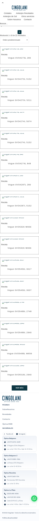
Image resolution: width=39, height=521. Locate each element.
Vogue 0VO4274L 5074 (19, 121)
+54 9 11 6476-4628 (13, 442)
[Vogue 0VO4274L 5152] (19, 134)
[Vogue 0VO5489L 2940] (19, 324)
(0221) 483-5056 (13, 493)
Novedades (6, 414)
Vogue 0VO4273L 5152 (19, 79)
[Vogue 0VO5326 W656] (19, 218)
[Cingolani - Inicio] (11, 399)
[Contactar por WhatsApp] (34, 498)
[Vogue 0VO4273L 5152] (19, 71)
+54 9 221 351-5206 (13, 497)
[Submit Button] (33, 23)
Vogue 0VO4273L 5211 (19, 100)
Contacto (6, 419)
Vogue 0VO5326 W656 (19, 227)
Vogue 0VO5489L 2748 (19, 311)
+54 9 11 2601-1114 (13, 476)
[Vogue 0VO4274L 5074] (19, 113)
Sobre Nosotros (8, 409)
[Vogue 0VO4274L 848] (19, 155)
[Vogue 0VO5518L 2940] (19, 366)
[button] (2, 2)
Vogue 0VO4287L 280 (19, 185)
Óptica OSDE (7, 424)
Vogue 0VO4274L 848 (19, 163)
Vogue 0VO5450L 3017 (19, 269)
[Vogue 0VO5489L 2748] (19, 303)
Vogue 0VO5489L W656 (19, 353)
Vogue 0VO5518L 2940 (19, 375)
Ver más (20, 388)
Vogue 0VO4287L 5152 (19, 206)
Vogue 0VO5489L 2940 (19, 332)
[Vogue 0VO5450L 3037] (19, 282)
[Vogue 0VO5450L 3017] (19, 261)
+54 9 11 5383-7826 (13, 459)
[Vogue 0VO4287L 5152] (19, 197)
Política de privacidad (9, 518)
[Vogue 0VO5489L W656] (19, 345)
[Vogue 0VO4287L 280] (19, 176)
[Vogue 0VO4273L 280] (19, 50)
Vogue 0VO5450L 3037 (19, 290)
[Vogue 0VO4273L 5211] (19, 92)
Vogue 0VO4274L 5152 (19, 142)
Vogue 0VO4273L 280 (19, 58)
